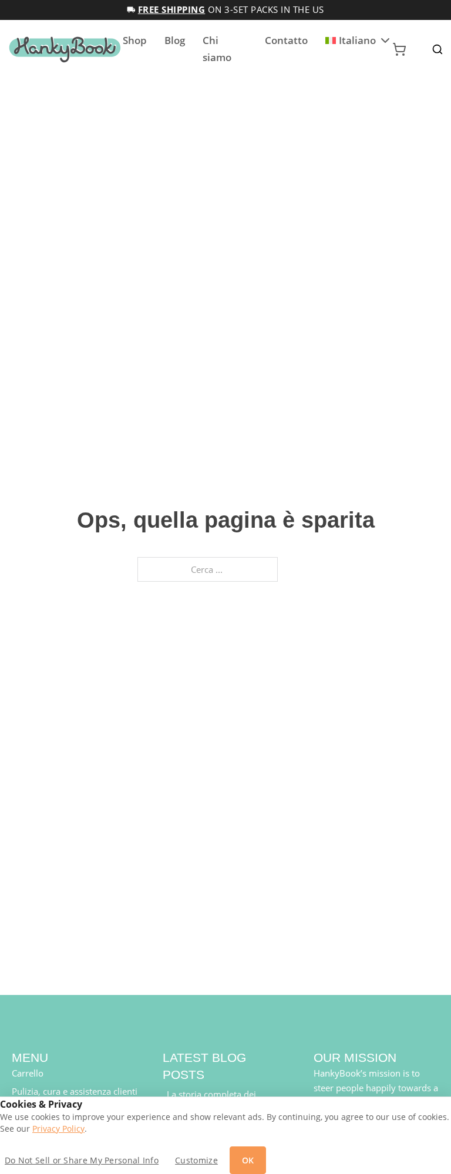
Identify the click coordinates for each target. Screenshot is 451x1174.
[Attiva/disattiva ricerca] (437, 49)
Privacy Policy (58, 1129)
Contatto (286, 40)
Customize (196, 1160)
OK (248, 1160)
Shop (135, 40)
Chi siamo (217, 48)
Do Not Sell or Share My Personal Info (82, 1160)
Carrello (27, 1073)
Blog (174, 40)
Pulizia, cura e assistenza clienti (74, 1091)
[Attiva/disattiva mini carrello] (399, 49)
